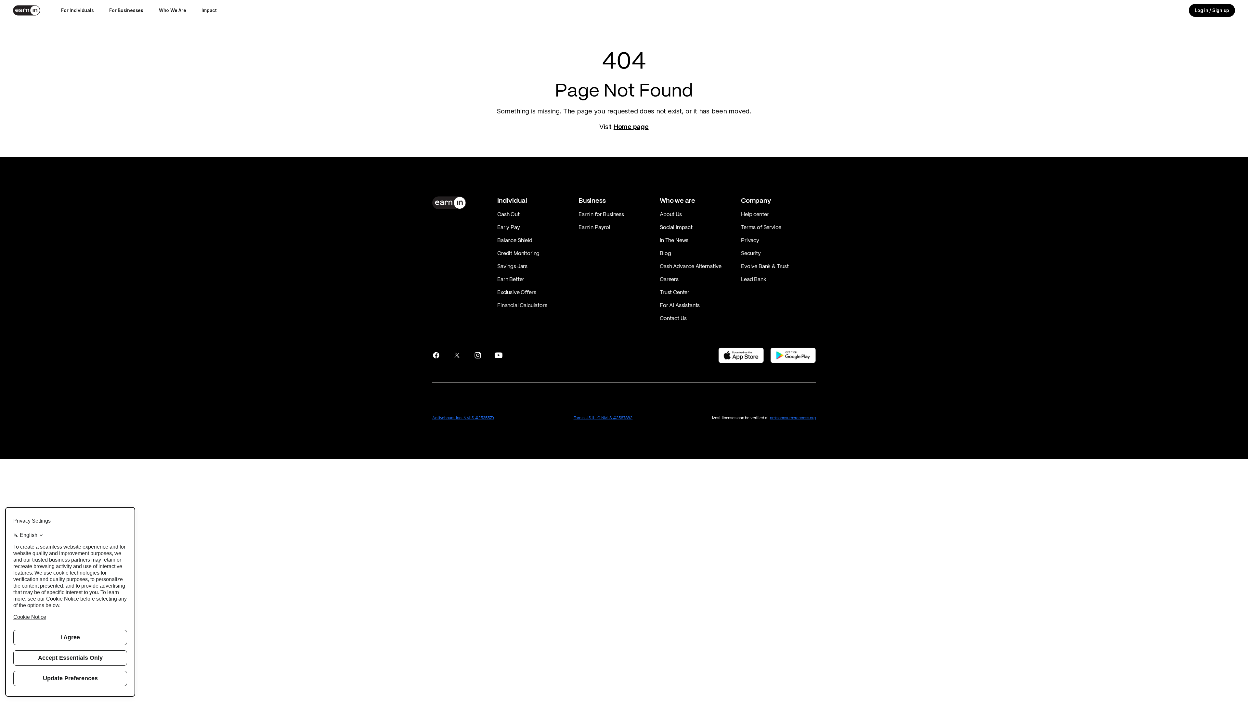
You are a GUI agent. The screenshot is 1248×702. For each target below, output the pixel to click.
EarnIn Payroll (595, 227)
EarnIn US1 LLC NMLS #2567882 (603, 417)
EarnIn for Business (601, 214)
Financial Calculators (522, 305)
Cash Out (508, 214)
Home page (631, 127)
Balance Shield (514, 240)
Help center (755, 214)
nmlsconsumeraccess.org (793, 418)
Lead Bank (753, 279)
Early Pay (508, 227)
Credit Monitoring (518, 253)
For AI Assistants (680, 305)
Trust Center (674, 292)
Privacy (750, 240)
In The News (674, 240)
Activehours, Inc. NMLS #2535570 (463, 417)
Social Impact (676, 227)
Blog (665, 253)
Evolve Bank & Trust (765, 266)
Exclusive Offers (516, 292)
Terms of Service (761, 227)
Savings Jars (512, 266)
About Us (671, 214)
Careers (669, 279)
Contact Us (673, 318)
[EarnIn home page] (26, 10)
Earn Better (510, 279)
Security (751, 253)
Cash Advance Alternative (691, 266)
